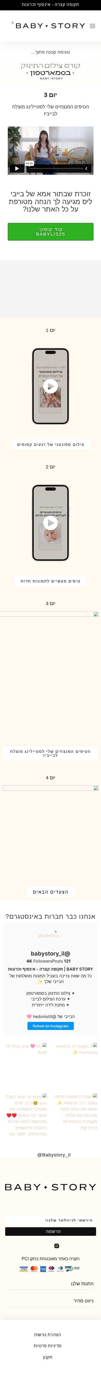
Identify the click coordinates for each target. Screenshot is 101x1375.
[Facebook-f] (69, 1246)
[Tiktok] (32, 1246)
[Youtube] (44, 1246)
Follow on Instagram (51, 1026)
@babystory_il (50, 953)
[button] (96, 5)
